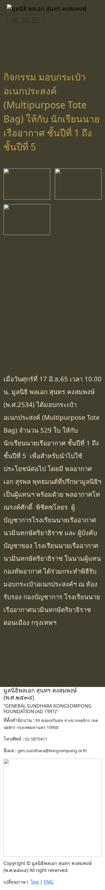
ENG (48, 882)
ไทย (35, 882)
